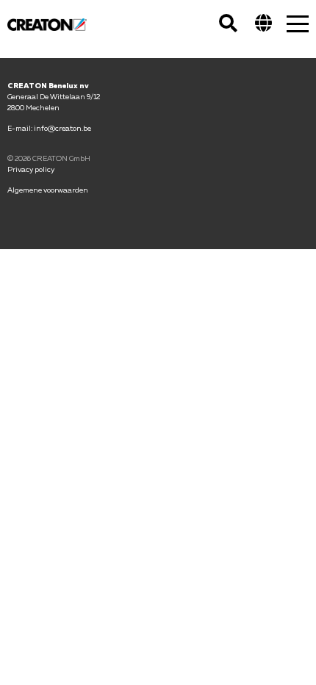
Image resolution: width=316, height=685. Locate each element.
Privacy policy (30, 169)
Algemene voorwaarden (47, 189)
